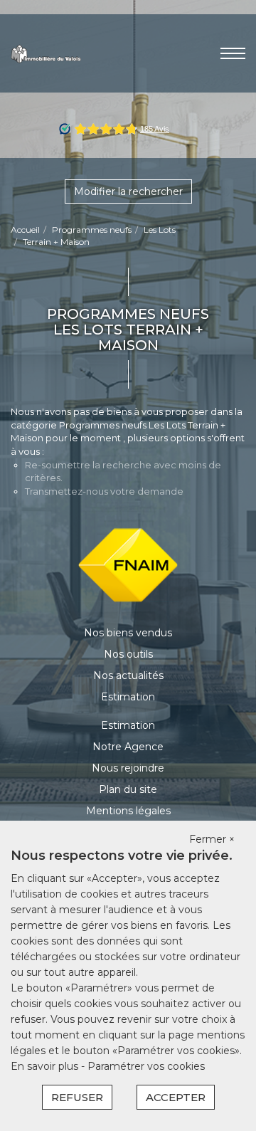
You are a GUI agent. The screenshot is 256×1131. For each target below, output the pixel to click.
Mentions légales (128, 810)
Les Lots (160, 229)
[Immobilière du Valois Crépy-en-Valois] (46, 52)
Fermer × (212, 839)
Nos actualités (128, 675)
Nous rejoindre (128, 768)
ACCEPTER (176, 1097)
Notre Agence (128, 746)
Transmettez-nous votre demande (104, 491)
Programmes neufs (92, 229)
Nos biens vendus (128, 632)
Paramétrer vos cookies (146, 1066)
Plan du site (128, 789)
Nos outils (128, 654)
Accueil (25, 229)
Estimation (128, 696)
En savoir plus (46, 1066)
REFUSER (77, 1097)
